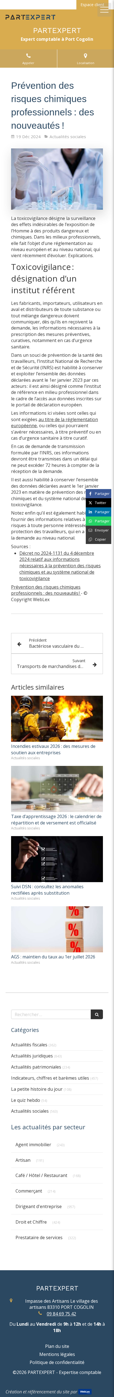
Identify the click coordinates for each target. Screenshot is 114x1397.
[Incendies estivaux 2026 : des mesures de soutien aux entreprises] (57, 719)
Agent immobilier (33, 1145)
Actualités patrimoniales (36, 1067)
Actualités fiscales (29, 1045)
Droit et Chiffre (31, 1222)
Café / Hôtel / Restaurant (41, 1175)
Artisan (22, 1160)
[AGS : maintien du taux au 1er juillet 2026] (57, 929)
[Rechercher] (97, 1014)
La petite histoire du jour (37, 1089)
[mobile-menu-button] (104, 10)
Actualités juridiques (32, 1056)
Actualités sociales (30, 1111)
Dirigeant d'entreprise (38, 1206)
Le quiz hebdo (25, 1100)
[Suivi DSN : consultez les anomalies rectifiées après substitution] (57, 859)
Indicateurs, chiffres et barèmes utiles (50, 1078)
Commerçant (28, 1191)
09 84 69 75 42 (61, 1314)
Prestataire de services (39, 1237)
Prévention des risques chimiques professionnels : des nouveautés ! (46, 590)
